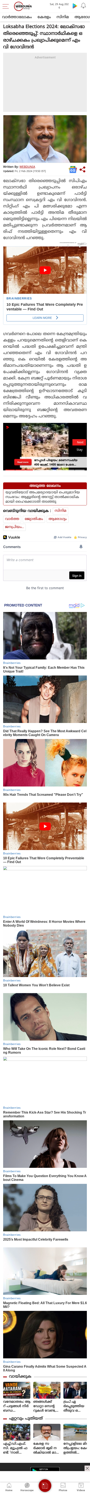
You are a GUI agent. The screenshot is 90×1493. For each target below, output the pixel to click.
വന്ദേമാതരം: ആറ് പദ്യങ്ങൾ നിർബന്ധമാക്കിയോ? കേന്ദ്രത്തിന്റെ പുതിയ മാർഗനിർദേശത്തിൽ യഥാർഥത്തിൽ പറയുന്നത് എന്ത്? (16, 1406)
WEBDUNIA (27, 167)
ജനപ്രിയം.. (14, 527)
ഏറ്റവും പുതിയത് (26, 1418)
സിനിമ (63, 17)
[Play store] (75, 5)
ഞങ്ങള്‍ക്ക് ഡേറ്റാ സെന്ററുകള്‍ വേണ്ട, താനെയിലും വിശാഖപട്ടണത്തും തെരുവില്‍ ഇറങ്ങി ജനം (46, 1406)
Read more (23, 462)
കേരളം (44, 17)
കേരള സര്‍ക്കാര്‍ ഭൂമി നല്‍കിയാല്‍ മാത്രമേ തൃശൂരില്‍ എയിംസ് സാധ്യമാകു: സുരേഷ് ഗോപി (46, 1448)
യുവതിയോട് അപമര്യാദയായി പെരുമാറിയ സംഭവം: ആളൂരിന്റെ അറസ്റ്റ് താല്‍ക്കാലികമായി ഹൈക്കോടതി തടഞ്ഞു (42, 497)
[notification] (83, 5)
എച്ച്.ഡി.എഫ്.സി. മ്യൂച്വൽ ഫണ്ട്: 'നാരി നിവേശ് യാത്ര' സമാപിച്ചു (15, 1448)
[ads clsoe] (87, 1468)
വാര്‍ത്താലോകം (17, 17)
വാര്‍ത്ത (12, 519)
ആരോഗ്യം (58, 519)
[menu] (7, 6)
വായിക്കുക (20, 1376)
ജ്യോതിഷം (34, 519)
